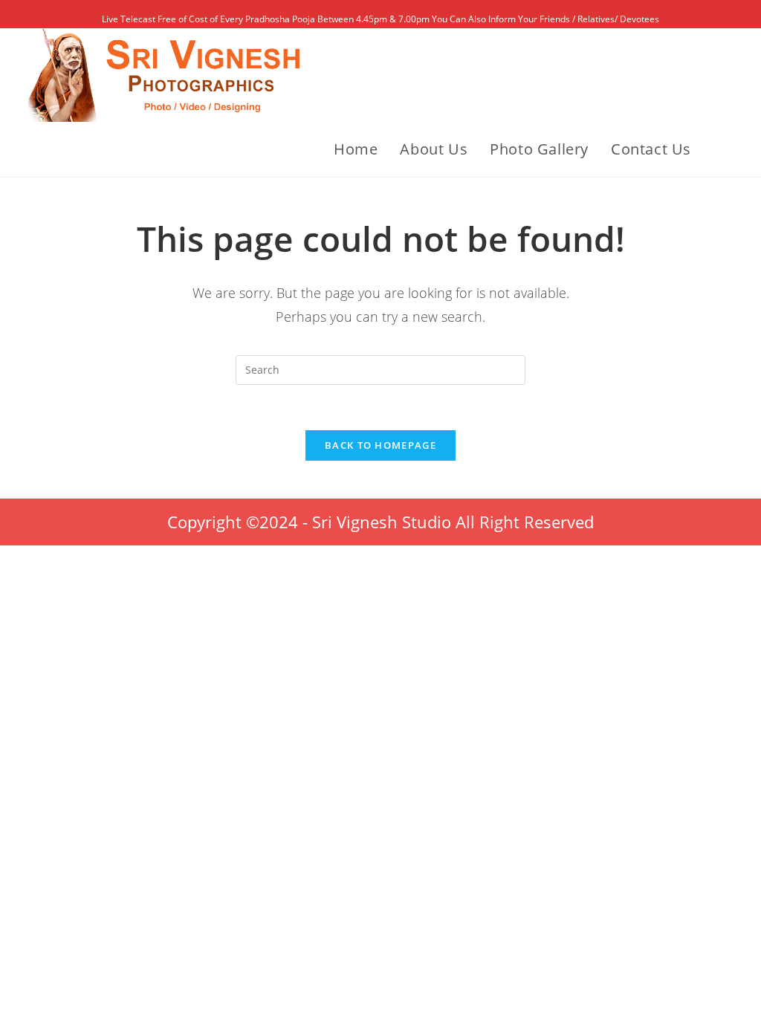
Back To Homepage (380, 445)
